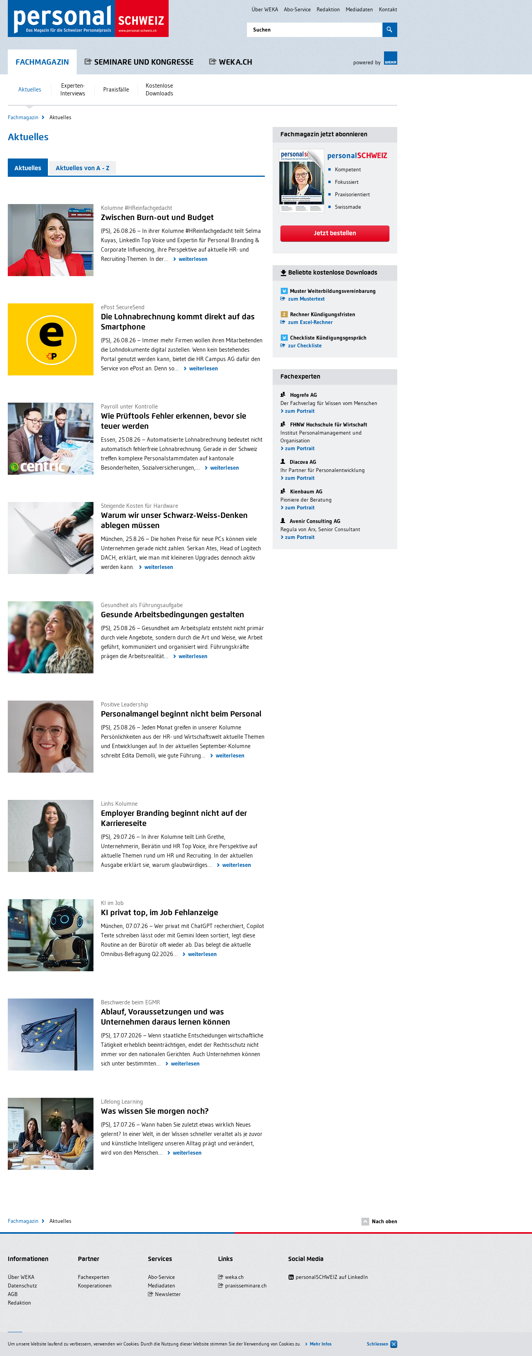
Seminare (144, 62)
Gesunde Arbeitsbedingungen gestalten (172, 614)
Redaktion (328, 9)
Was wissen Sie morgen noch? (155, 1111)
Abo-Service (297, 9)
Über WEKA (265, 9)
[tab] (28, 167)
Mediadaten (359, 9)
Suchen (262, 29)
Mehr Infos (320, 1344)
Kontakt (388, 9)
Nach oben (384, 1221)
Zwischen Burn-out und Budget (157, 217)
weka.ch (235, 62)
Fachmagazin (23, 117)
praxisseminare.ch (246, 1285)
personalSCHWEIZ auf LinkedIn (327, 1276)
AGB (13, 1294)
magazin (42, 62)
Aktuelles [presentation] (27, 168)
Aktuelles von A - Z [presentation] (82, 168)
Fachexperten (93, 1276)
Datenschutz (22, 1285)
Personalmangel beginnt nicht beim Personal (181, 714)
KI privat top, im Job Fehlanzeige (159, 912)
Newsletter (168, 1294)
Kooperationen (95, 1285)
